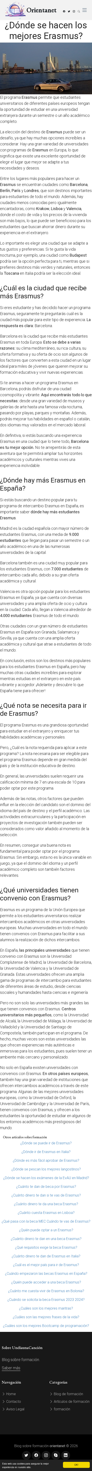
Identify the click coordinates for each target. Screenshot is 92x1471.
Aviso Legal (14, 1409)
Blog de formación (68, 1394)
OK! (76, 1464)
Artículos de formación (71, 1401)
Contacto (13, 1401)
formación (61, 1409)
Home (10, 1394)
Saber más (11, 1368)
